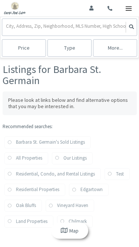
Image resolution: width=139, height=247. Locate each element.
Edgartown (91, 189)
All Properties (29, 158)
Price (24, 47)
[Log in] (91, 8)
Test (120, 174)
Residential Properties (37, 189)
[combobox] (6, 27)
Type (69, 47)
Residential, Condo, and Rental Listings (55, 174)
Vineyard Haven (72, 205)
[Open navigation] (128, 8)
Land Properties (31, 221)
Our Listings (75, 158)
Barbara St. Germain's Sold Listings (50, 142)
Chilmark (78, 221)
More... (115, 47)
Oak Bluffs (26, 205)
